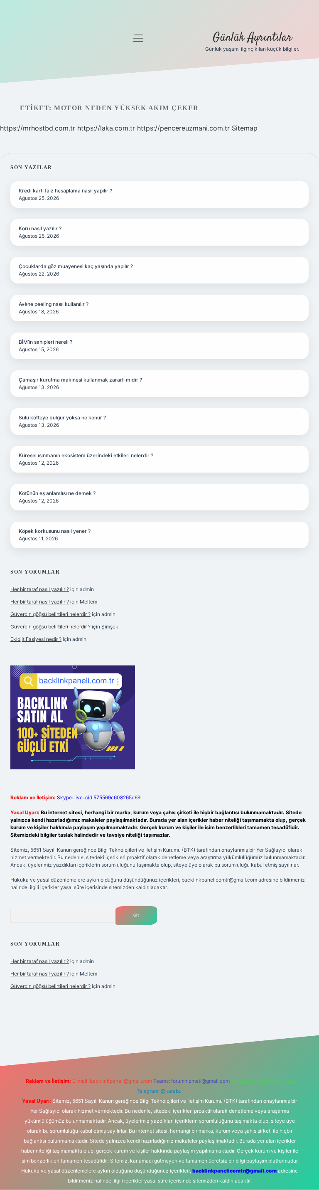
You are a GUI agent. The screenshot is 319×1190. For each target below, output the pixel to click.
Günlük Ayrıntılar (252, 38)
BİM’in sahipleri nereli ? (45, 342)
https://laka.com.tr (106, 128)
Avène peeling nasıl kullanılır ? (53, 304)
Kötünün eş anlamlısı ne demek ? (57, 493)
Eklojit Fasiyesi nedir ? (35, 639)
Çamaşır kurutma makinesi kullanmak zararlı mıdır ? (80, 380)
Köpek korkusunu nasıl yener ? (55, 531)
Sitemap (245, 128)
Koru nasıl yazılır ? (40, 228)
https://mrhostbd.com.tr (37, 128)
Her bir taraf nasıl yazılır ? (39, 589)
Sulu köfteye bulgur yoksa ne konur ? (62, 417)
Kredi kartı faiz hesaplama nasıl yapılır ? (65, 190)
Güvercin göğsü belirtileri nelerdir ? (50, 614)
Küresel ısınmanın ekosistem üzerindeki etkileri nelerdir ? (86, 455)
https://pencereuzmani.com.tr (183, 128)
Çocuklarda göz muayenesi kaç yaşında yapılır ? (76, 266)
